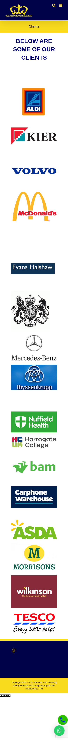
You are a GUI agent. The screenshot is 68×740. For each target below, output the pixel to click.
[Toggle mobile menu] (61, 5)
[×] (59, 730)
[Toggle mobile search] (54, 5)
